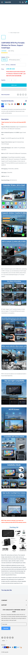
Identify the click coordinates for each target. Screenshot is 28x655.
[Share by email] (26, 95)
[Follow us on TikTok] (13, 638)
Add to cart (14, 85)
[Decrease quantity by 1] (7, 80)
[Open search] (20, 2)
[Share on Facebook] (18, 95)
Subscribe (5, 628)
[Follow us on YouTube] (5, 638)
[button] (25, 2)
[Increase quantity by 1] (15, 80)
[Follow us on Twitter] (10, 638)
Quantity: (3, 80)
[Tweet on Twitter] (23, 95)
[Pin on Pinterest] (20, 95)
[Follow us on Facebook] (2, 638)
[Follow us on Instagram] (7, 638)
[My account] (22, 2)
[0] (25, 2)
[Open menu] (2, 2)
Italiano (3, 640)
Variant (3, 64)
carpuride (3, 50)
